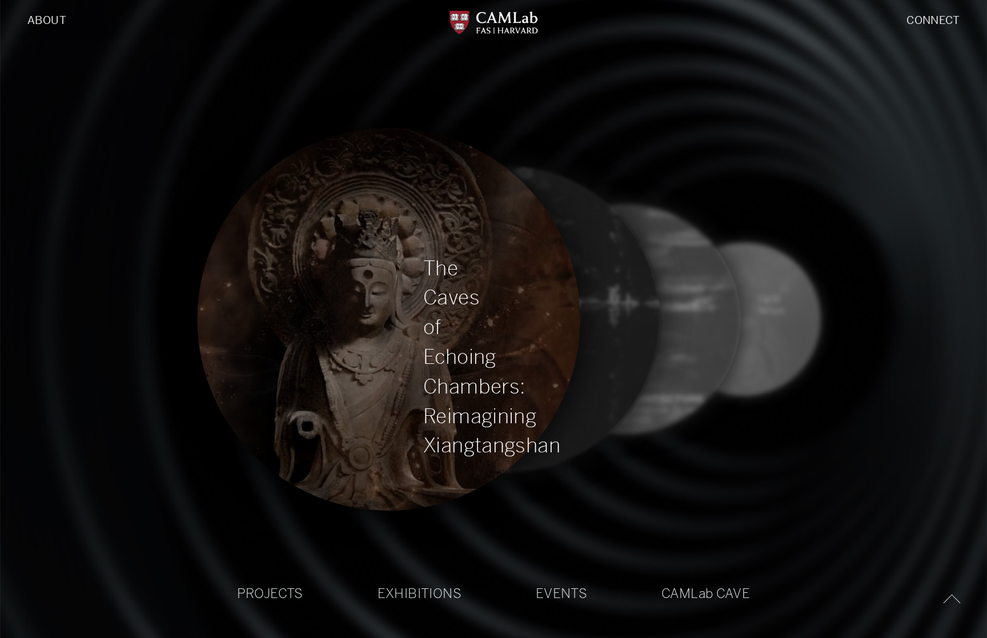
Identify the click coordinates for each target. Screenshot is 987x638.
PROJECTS (270, 593)
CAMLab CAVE (705, 593)
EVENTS (561, 593)
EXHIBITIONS (420, 593)
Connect (933, 20)
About (46, 20)
